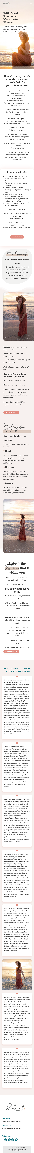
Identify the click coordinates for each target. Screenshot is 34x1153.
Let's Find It (17, 237)
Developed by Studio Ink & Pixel (19, 1150)
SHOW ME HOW (11, 412)
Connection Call (14, 1121)
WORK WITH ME (11, 651)
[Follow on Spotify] (12, 1139)
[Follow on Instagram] (5, 1139)
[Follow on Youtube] (16, 1139)
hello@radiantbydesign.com (11, 1128)
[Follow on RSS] (9, 1139)
